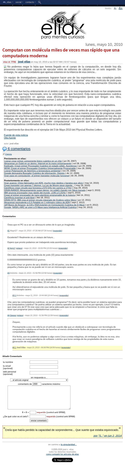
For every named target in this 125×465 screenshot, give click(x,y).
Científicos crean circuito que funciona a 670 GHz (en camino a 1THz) (38, 188)
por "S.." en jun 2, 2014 (108, 435)
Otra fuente (10, 138)
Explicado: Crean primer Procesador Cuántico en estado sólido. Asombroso (40, 166)
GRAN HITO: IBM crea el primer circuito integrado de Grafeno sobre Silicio (40, 200)
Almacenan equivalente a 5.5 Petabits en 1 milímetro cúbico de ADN (37, 202)
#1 (8, 231)
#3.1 (14, 295)
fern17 (12, 248)
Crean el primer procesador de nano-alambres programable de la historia (39, 195)
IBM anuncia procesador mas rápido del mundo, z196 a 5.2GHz (35, 192)
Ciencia (8, 154)
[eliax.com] (62, 24)
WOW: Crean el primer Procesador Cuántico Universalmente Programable (40, 168)
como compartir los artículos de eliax (62, 454)
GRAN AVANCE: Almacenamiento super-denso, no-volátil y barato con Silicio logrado (45, 190)
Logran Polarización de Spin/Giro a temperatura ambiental (32, 171)
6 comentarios (18, 149)
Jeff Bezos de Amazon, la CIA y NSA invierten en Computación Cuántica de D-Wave (44, 205)
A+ (121, 8)
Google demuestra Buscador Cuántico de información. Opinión (34, 173)
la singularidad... (69, 444)
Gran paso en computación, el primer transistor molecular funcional (36, 175)
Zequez (13, 315)
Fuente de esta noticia (16, 135)
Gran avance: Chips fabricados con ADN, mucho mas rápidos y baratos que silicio (43, 183)
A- (115, 8)
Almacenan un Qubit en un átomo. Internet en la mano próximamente (37, 163)
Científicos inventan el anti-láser (19, 197)
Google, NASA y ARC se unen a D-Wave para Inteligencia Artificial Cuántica (40, 207)
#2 (8, 248)
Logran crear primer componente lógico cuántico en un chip (33, 161)
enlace (19, 248)
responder (57, 231)
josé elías (24, 61)
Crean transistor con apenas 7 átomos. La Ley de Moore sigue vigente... (39, 185)
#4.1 (14, 348)
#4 (8, 315)
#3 (8, 273)
